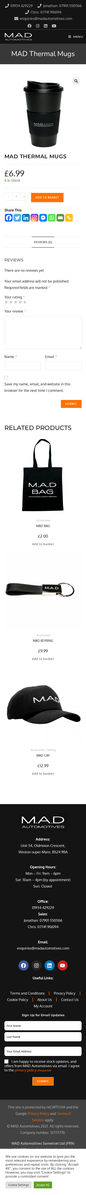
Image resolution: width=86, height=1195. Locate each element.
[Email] (60, 218)
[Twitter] (17, 218)
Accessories (43, 520)
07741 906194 (47, 927)
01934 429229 (43, 907)
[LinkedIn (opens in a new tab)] (46, 26)
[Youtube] (63, 965)
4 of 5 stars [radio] (20, 302)
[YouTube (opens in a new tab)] (54, 26)
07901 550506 (51, 920)
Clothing (51, 750)
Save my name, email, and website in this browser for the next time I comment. (37, 387)
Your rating (14, 297)
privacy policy (25, 1070)
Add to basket (47, 197)
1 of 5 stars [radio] (6, 302)
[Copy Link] (69, 218)
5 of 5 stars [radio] (24, 302)
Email (51, 356)
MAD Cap (43, 755)
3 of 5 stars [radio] (15, 302)
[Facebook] (9, 218)
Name (10, 356)
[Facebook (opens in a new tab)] (31, 26)
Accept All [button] (42, 1185)
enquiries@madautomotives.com (43, 948)
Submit (43, 1081)
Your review (15, 311)
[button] (76, 81)
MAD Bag (43, 526)
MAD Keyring (43, 641)
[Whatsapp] (52, 218)
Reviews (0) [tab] (43, 242)
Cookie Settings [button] (18, 1185)
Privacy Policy (38, 1113)
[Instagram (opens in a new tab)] (38, 26)
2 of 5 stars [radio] (11, 302)
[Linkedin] (26, 218)
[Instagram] (34, 218)
